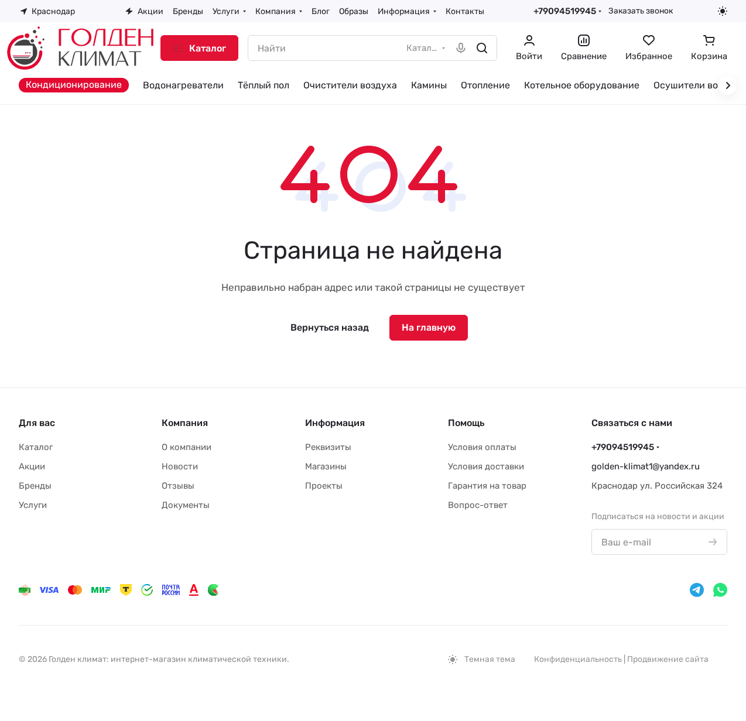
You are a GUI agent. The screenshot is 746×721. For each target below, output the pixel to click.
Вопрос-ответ (478, 505)
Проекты (324, 485)
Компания (185, 422)
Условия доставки (486, 466)
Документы (186, 505)
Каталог (36, 447)
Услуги (33, 505)
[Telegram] (697, 590)
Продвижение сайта (668, 659)
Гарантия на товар (487, 485)
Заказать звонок (640, 10)
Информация (335, 422)
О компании (186, 447)
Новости (180, 466)
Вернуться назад (329, 327)
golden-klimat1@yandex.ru (645, 466)
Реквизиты (328, 447)
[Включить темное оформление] (722, 11)
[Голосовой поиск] (461, 48)
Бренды (35, 485)
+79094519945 (564, 11)
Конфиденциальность (578, 659)
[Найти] (482, 48)
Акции (32, 466)
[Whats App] (720, 590)
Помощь (466, 422)
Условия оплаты (482, 447)
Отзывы (178, 485)
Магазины (326, 466)
